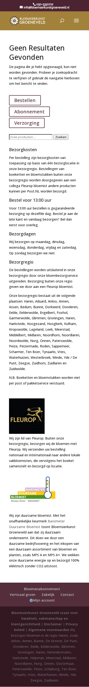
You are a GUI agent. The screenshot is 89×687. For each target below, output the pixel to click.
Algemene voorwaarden (48, 629)
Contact (67, 594)
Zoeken (60, 137)
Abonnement (29, 111)
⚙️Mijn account (42, 600)
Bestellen (25, 100)
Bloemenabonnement (42, 589)
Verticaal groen (22, 594)
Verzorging (26, 123)
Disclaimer (53, 624)
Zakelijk (48, 594)
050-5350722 (44, 4)
